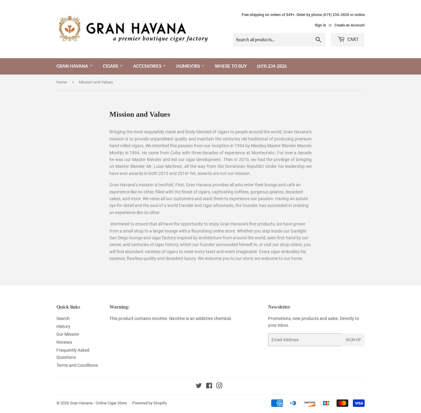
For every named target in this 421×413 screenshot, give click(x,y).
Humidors (188, 66)
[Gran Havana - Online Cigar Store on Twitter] (199, 386)
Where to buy (231, 66)
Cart (352, 39)
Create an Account (349, 25)
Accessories (147, 66)
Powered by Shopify (149, 403)
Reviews (64, 342)
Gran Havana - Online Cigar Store (98, 403)
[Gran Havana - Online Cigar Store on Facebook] (209, 386)
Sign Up (353, 340)
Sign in (320, 25)
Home (61, 82)
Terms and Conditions (77, 365)
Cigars (111, 66)
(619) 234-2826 (272, 66)
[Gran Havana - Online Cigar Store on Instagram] (219, 386)
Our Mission (67, 334)
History (63, 326)
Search (63, 318)
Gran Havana (72, 66)
